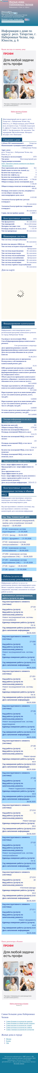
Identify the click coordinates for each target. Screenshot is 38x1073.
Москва (8, 1039)
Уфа (7, 1043)
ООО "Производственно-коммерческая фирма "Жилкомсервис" (17, 164)
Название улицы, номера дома (12, 19)
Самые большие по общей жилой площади (20, 1023)
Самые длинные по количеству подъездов (20, 1029)
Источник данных (19, 1063)
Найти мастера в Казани (19, 111)
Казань (8, 1041)
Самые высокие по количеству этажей (19, 1025)
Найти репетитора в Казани (19, 1003)
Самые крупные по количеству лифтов (19, 1027)
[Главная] (4, 1)
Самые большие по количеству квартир (19, 1021)
